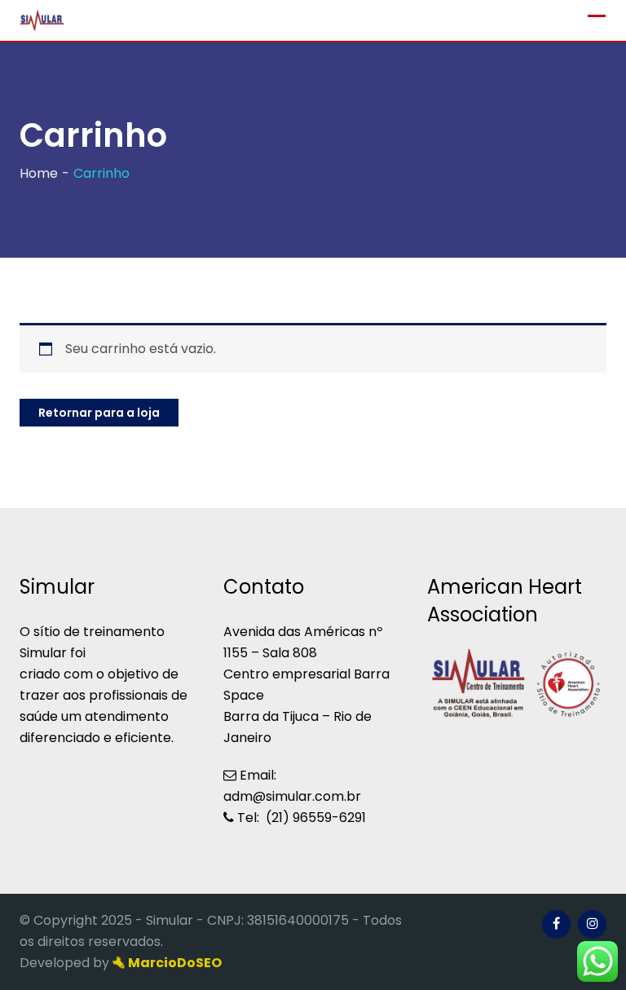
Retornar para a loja (99, 412)
